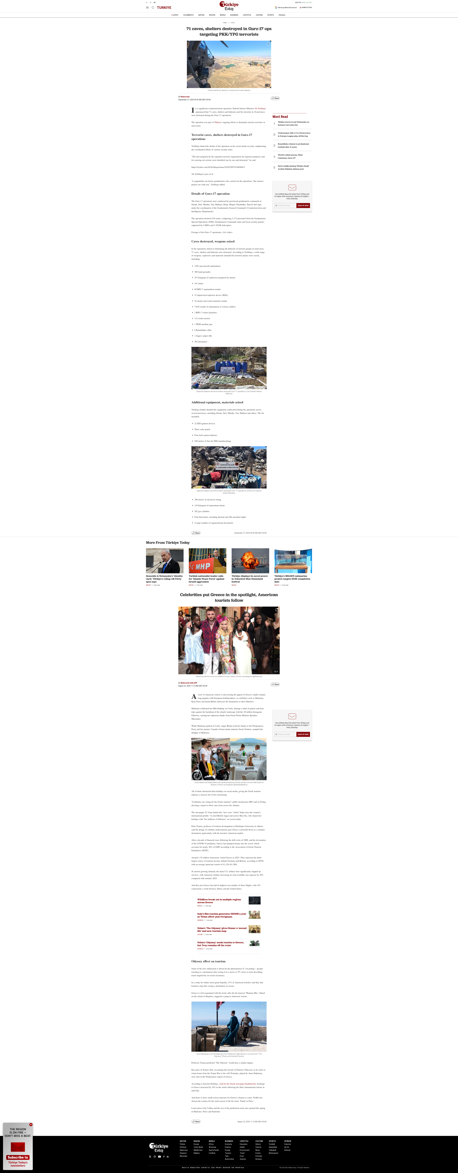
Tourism (228, 1153)
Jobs (213, 1167)
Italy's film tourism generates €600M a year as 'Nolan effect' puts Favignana (221, 915)
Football (272, 1144)
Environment (245, 1150)
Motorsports (273, 1153)
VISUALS (282, 15)
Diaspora (183, 1153)
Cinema (258, 1147)
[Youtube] (159, 1157)
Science (243, 1159)
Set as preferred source (287, 7)
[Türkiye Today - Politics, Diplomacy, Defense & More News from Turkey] (229, 6)
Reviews (258, 1159)
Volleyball (272, 1150)
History (258, 1144)
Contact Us (205, 1167)
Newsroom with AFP (189, 683)
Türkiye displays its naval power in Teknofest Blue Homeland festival (250, 579)
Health (242, 1147)
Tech (227, 1156)
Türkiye (217, 122)
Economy (228, 1144)
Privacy (219, 1167)
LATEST (175, 15)
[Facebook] (163, 1157)
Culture (200, 934)
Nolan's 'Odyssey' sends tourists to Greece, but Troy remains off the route (220, 944)
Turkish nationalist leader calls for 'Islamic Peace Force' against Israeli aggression (206, 579)
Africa (211, 1144)
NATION (201, 15)
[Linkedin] (168, 1156)
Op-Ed (286, 1147)
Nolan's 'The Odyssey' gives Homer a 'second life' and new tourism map (222, 929)
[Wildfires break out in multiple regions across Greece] (255, 900)
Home (225, 22)
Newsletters (195, 1167)
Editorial (287, 1150)
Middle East (198, 1150)
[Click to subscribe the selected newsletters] (303, 205)
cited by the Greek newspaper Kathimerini (237, 1083)
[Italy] (255, 915)
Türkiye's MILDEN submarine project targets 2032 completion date (292, 579)
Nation (233, 22)
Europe (196, 1144)
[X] (150, 1157)
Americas (212, 1147)
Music (257, 1150)
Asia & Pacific (214, 1150)
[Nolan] (255, 929)
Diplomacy (184, 1150)
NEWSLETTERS (307, 7)
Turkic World (198, 1147)
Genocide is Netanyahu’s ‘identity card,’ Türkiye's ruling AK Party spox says (164, 579)
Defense (183, 1147)
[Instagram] (155, 1157)
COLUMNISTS (188, 15)
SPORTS (270, 15)
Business (200, 920)
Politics (182, 1144)
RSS (233, 1167)
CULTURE (259, 15)
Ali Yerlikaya (260, 108)
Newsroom (185, 97)
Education (243, 1144)
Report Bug (239, 1167)
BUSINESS (234, 15)
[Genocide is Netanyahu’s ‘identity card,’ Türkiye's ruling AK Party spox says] (165, 560)
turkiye (164, 7)
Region (199, 906)
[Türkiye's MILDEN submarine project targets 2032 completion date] (293, 560)
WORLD (223, 15)
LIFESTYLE (247, 15)
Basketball (273, 1147)
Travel (242, 1153)
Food (242, 1156)
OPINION (287, 1141)
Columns (287, 1144)
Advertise (226, 1167)
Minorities (183, 1156)
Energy (227, 1150)
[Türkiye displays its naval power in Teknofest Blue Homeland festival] (250, 560)
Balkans (197, 1153)
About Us (185, 1167)
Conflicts (212, 1153)
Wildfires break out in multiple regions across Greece (219, 901)
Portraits (258, 1156)
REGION (212, 15)
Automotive (229, 1159)
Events (258, 1153)
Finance (228, 1147)
